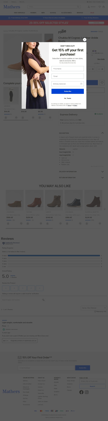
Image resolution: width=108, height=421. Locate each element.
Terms (69, 105)
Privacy (75, 105)
